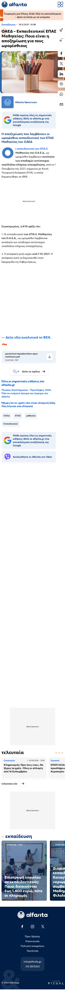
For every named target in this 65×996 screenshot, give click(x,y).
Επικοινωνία (32, 941)
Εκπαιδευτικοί (10, 423)
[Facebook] (61, 53)
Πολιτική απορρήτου (32, 945)
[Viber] (61, 84)
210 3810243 (32, 966)
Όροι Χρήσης (32, 936)
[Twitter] (61, 63)
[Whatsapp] (61, 94)
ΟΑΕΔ (6, 415)
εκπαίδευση (18, 836)
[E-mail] (61, 104)
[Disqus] (32, 511)
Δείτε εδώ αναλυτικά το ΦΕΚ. (28, 337)
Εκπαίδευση (8, 24)
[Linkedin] (61, 73)
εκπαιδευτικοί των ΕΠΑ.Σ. (33, 148)
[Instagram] (32, 926)
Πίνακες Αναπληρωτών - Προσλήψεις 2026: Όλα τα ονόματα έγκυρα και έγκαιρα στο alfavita (26, 393)
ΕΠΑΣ (18, 415)
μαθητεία (31, 415)
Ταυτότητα (33, 950)
